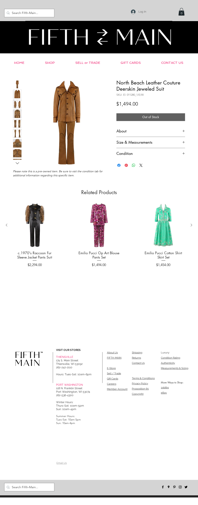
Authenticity (168, 363)
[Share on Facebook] (119, 165)
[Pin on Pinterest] (126, 165)
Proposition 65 (140, 388)
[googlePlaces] (169, 487)
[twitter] (186, 487)
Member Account (117, 389)
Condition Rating (170, 357)
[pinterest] (174, 487)
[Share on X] (141, 165)
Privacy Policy (140, 383)
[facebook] (163, 487)
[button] (181, 11)
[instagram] (180, 487)
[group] (99, 236)
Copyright (137, 393)
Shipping (137, 352)
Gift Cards (112, 378)
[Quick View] (34, 225)
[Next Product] (191, 225)
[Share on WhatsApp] (133, 165)
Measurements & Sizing (174, 368)
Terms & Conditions (143, 378)
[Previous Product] (6, 225)
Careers (111, 383)
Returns (136, 357)
